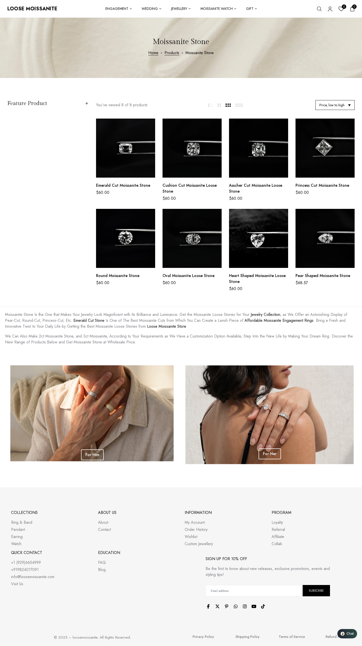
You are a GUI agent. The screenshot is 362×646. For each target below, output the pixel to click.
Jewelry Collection (265, 314)
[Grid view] (211, 105)
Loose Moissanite (32, 8)
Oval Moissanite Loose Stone (188, 275)
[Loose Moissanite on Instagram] (244, 606)
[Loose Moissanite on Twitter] (217, 606)
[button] (347, 633)
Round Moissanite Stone (117, 275)
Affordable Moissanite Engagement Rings (279, 320)
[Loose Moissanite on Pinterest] (226, 606)
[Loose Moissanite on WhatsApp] (235, 606)
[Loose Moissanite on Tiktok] (263, 606)
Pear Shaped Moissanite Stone (323, 275)
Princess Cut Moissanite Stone (322, 185)
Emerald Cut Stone (88, 320)
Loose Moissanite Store (166, 326)
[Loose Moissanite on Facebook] (208, 606)
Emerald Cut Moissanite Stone (123, 185)
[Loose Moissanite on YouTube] (254, 606)
